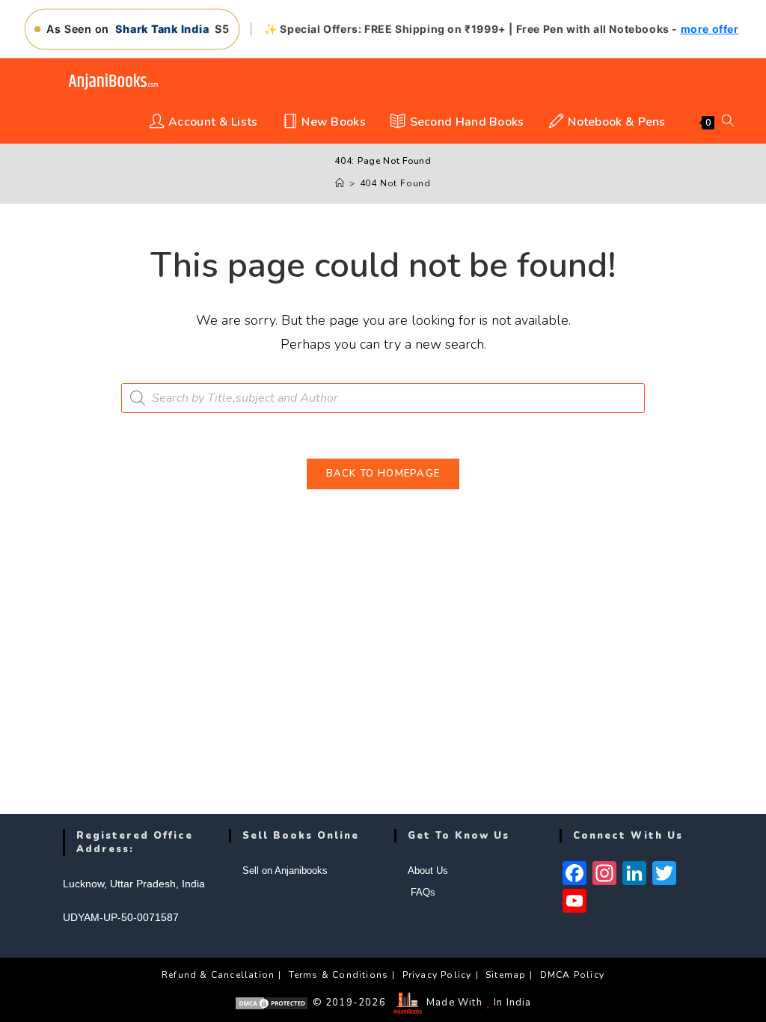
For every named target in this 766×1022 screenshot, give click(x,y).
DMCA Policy (572, 975)
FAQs (421, 892)
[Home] (340, 183)
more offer (710, 28)
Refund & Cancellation (218, 975)
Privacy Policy (437, 975)
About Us (428, 870)
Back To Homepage (383, 473)
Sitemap (505, 975)
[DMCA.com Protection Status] (271, 1003)
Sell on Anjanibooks (285, 870)
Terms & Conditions (339, 975)
